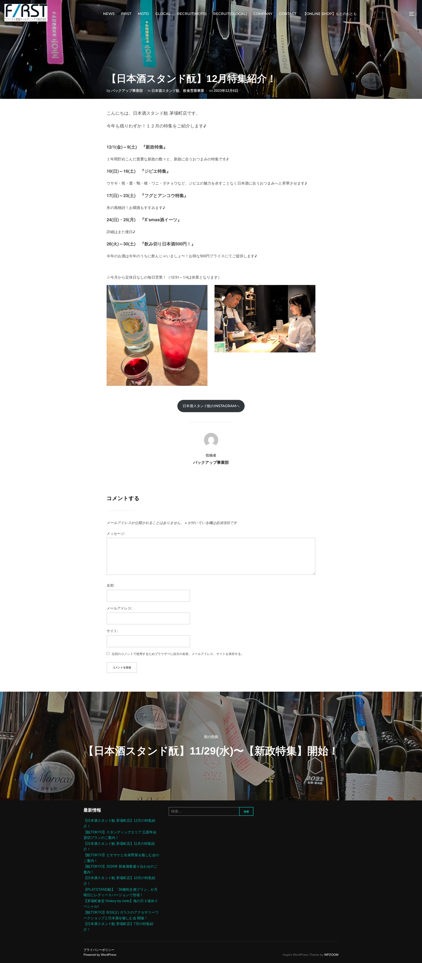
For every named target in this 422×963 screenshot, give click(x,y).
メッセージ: (116, 533)
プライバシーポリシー (99, 950)
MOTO (143, 14)
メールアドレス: (119, 608)
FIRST (126, 14)
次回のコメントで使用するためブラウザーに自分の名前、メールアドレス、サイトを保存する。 (178, 653)
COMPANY (262, 14)
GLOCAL (163, 14)
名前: (111, 585)
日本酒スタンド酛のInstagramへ (211, 406)
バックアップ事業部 (127, 90)
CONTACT (287, 14)
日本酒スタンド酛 (165, 90)
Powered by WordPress (100, 954)
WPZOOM (331, 954)
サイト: (112, 630)
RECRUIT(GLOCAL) (230, 14)
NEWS (109, 14)
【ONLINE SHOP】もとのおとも (330, 14)
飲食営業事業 (193, 90)
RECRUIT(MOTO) (192, 14)
